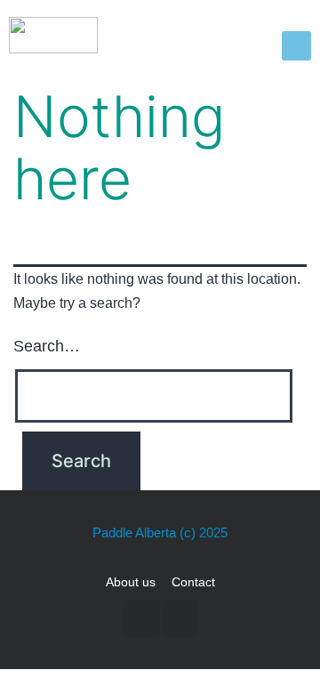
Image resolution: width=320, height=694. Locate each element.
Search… (46, 346)
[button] (296, 46)
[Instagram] (179, 619)
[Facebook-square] (141, 619)
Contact (193, 582)
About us (131, 582)
